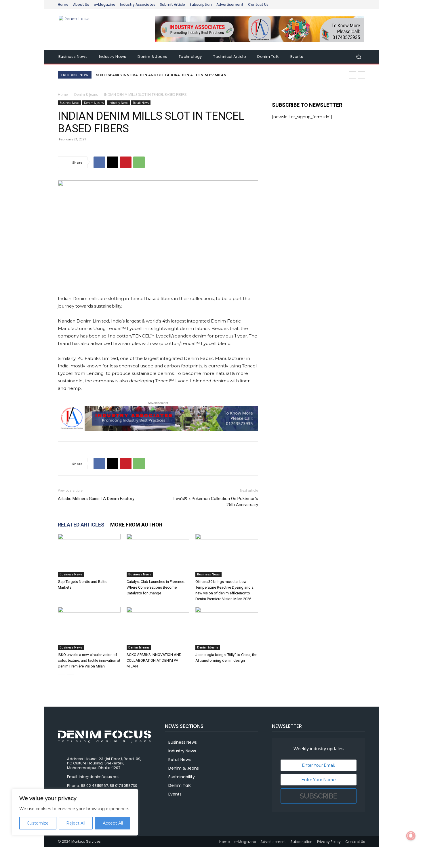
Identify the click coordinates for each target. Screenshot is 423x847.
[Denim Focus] (99, 29)
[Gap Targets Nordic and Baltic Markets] (89, 555)
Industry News (118, 103)
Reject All (75, 823)
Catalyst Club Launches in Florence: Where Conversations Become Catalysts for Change (156, 587)
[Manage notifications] (411, 835)
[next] (361, 75)
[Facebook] (99, 162)
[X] (112, 162)
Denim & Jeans (86, 94)
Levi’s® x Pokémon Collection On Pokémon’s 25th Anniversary (216, 501)
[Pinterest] (126, 162)
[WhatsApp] (139, 162)
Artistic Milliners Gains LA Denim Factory (96, 498)
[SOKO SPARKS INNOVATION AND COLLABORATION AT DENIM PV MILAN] (158, 628)
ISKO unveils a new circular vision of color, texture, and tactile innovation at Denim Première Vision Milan (89, 660)
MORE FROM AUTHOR (136, 525)
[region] (75, 812)
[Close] (132, 793)
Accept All (113, 823)
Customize (38, 823)
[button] (358, 57)
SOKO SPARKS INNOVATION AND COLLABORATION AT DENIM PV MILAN (161, 75)
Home (63, 94)
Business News (69, 103)
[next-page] (70, 677)
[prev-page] (61, 677)
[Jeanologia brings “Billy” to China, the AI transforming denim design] (226, 628)
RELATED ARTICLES (81, 525)
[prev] (352, 75)
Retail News (141, 103)
